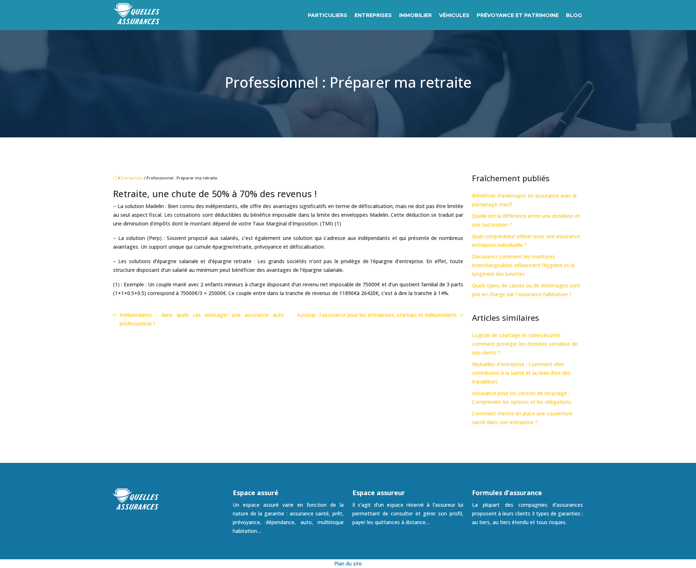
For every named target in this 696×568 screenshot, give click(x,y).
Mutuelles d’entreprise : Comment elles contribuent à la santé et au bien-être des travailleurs (521, 373)
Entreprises (373, 15)
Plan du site (348, 563)
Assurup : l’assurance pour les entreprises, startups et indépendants (377, 314)
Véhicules (454, 15)
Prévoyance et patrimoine (518, 15)
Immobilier (415, 15)
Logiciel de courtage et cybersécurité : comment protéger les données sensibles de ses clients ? (524, 344)
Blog (574, 15)
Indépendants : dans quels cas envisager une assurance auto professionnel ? (202, 319)
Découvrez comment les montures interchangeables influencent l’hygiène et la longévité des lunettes (523, 265)
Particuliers (327, 15)
